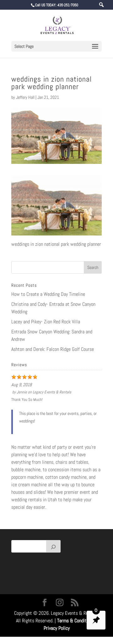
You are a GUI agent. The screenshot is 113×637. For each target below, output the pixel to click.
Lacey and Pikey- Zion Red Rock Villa (45, 321)
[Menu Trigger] (101, 5)
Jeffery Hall (25, 97)
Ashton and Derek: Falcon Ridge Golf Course (52, 349)
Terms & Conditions (75, 620)
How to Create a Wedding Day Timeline (48, 294)
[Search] (53, 546)
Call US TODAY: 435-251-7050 (56, 5)
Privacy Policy (57, 628)
